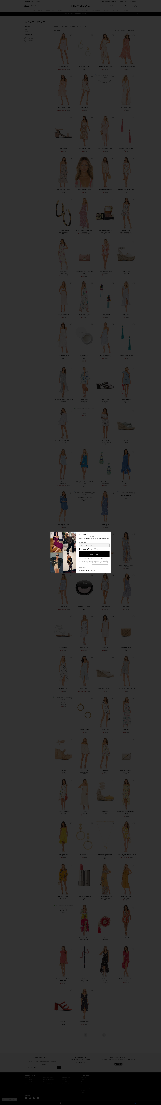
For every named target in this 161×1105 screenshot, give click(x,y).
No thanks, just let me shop (87, 570)
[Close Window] (109, 533)
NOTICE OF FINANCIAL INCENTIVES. (100, 564)
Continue (94, 554)
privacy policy (106, 562)
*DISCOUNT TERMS (83, 567)
